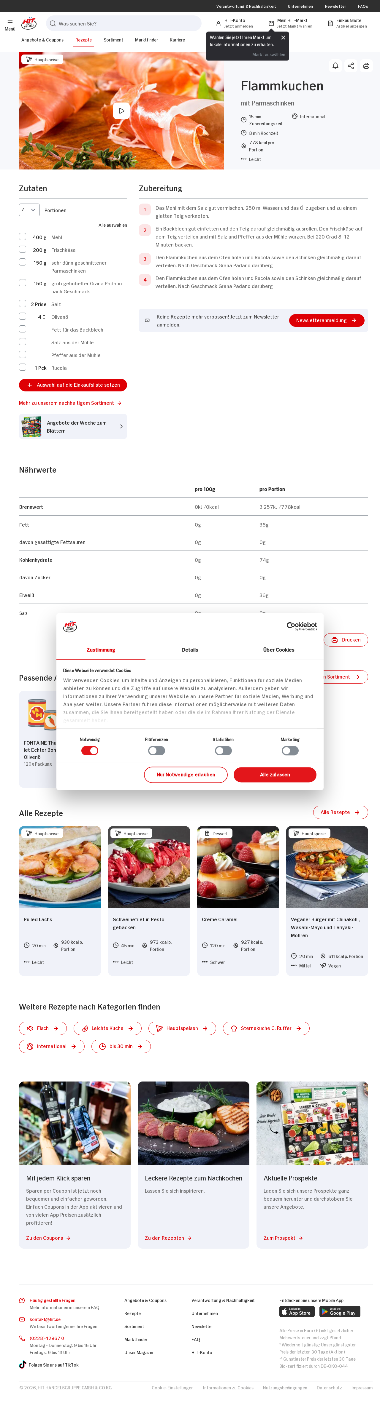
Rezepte (83, 39)
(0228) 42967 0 (47, 1337)
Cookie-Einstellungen (173, 1387)
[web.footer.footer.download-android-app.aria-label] (339, 1311)
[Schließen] (283, 38)
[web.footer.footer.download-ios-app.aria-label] (297, 1311)
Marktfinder (146, 39)
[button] (73, 403)
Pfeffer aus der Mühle (76, 354)
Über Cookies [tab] (278, 649)
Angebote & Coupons (42, 39)
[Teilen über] (350, 65)
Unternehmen (300, 6)
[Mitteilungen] (335, 65)
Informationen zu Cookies (228, 1387)
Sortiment (113, 39)
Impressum (362, 1387)
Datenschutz (329, 1387)
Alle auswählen (113, 224)
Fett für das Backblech (77, 329)
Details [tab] (190, 649)
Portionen (55, 210)
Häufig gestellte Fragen (52, 1300)
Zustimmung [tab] (101, 649)
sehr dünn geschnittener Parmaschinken (79, 266)
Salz (56, 303)
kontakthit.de (45, 1319)
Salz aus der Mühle (72, 342)
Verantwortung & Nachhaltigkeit (246, 6)
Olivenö (59, 316)
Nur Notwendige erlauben (186, 774)
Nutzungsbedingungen (285, 1387)
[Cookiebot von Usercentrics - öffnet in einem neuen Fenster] (291, 626)
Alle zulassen (275, 774)
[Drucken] (366, 65)
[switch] (156, 750)
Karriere (177, 39)
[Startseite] (28, 23)
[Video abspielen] (121, 111)
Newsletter (335, 6)
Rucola (59, 367)
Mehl (56, 236)
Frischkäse (63, 249)
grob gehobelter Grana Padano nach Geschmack (86, 287)
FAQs (363, 6)
